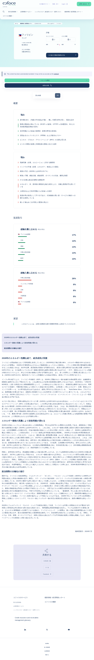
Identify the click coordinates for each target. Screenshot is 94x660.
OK (58, 95)
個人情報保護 (47, 647)
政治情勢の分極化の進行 (13, 348)
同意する (47, 654)
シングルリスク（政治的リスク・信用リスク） (26, 610)
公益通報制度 (47, 651)
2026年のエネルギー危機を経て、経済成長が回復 (21, 337)
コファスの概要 (50, 602)
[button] (4, 12)
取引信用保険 (17, 602)
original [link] (56, 74)
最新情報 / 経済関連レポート (55, 597)
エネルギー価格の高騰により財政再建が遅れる (21, 343)
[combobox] (43, 96)
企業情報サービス (18, 606)
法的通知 (47, 643)
